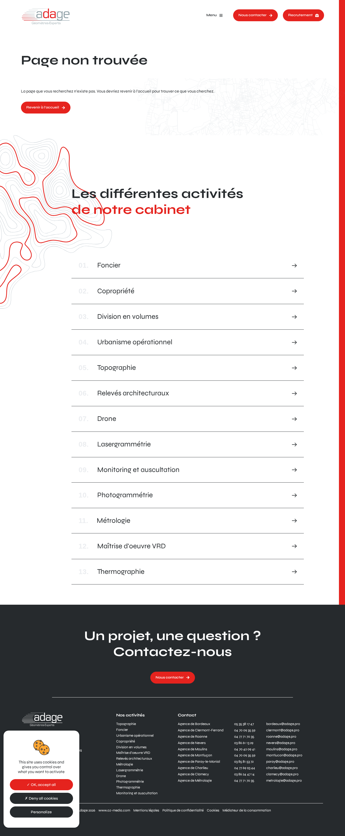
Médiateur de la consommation (247, 810)
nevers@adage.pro (280, 743)
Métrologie (124, 764)
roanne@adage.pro (281, 737)
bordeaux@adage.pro (283, 724)
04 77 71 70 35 (244, 737)
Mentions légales (146, 810)
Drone (121, 776)
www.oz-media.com (114, 810)
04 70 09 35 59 (244, 730)
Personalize (41, 812)
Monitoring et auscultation (137, 793)
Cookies (213, 810)
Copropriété (125, 741)
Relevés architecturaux (134, 759)
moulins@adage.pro (281, 749)
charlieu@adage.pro (282, 768)
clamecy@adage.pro (282, 774)
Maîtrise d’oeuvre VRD (133, 753)
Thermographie (128, 787)
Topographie (126, 724)
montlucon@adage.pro (284, 755)
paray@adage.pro (280, 762)
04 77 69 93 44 (244, 768)
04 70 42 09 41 (244, 749)
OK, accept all (43, 784)
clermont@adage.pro (282, 730)
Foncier (122, 730)
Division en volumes (131, 747)
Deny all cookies (43, 798)
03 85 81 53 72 (244, 762)
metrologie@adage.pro (284, 781)
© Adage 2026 (84, 810)
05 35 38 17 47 (244, 724)
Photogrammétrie (130, 782)
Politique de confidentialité (183, 810)
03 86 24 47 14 (244, 774)
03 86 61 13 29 (243, 743)
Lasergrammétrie (129, 770)
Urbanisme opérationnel (135, 736)
